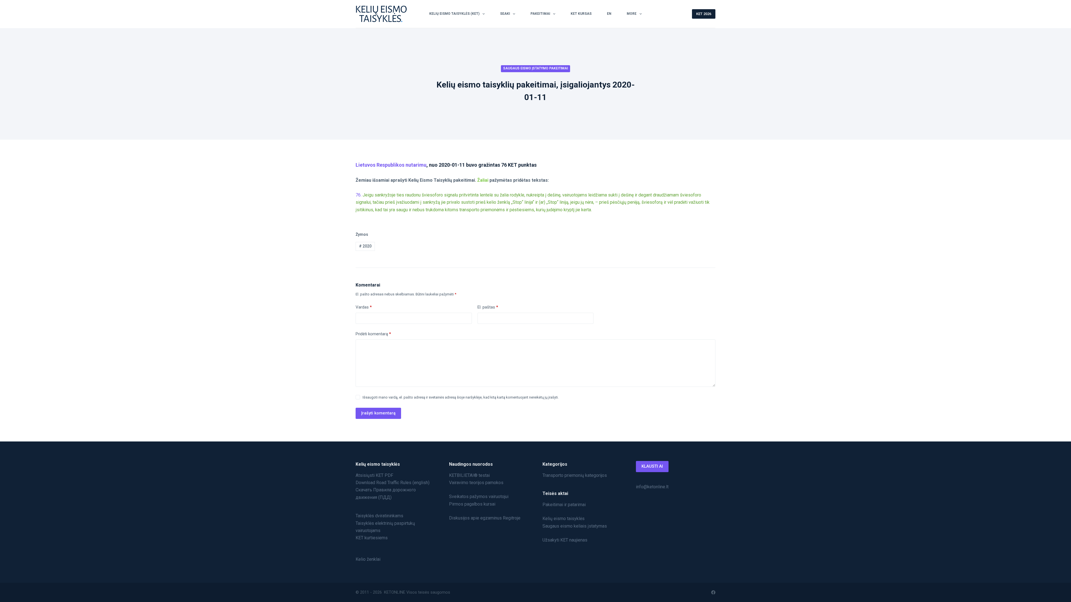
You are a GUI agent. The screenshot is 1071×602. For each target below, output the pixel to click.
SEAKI (505, 14)
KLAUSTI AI (652, 466)
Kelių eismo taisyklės (563, 518)
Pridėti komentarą (373, 333)
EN (609, 14)
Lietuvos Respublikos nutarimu (391, 165)
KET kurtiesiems (372, 537)
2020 (365, 246)
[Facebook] (713, 592)
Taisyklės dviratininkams (379, 515)
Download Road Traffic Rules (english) (393, 482)
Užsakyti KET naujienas (564, 540)
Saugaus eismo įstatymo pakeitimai (535, 68)
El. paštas (487, 307)
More (631, 14)
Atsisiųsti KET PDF (374, 475)
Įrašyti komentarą (378, 413)
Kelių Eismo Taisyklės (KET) (454, 14)
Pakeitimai (540, 14)
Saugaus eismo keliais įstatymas (574, 526)
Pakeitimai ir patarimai (564, 504)
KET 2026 (703, 14)
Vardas (364, 307)
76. (358, 195)
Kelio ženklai (368, 559)
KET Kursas (581, 14)
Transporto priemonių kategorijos (574, 475)
